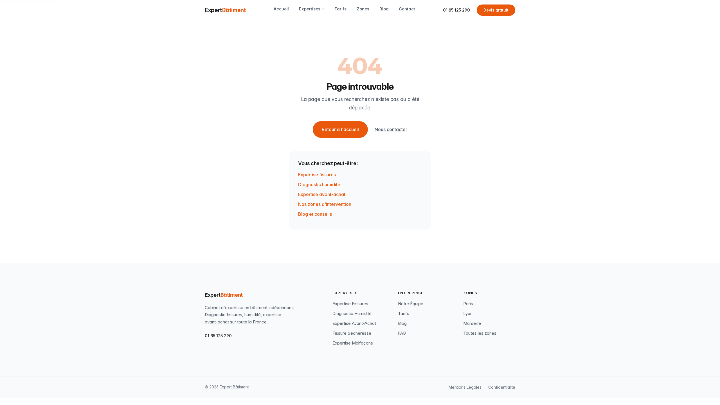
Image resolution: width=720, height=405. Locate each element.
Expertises (309, 9)
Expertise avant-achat (321, 194)
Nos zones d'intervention (324, 204)
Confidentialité (501, 387)
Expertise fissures (317, 174)
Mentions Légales (465, 387)
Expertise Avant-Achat (354, 323)
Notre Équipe (410, 303)
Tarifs (340, 9)
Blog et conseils (315, 214)
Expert (225, 10)
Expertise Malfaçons (352, 343)
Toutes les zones (479, 333)
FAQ (402, 333)
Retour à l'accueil (340, 129)
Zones (363, 9)
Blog (384, 9)
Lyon (467, 313)
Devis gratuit (495, 10)
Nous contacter (391, 129)
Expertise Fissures (350, 303)
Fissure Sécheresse (351, 333)
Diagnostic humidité (319, 184)
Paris (468, 303)
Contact (407, 9)
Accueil (281, 9)
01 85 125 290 (456, 10)
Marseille (472, 323)
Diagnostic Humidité (352, 313)
